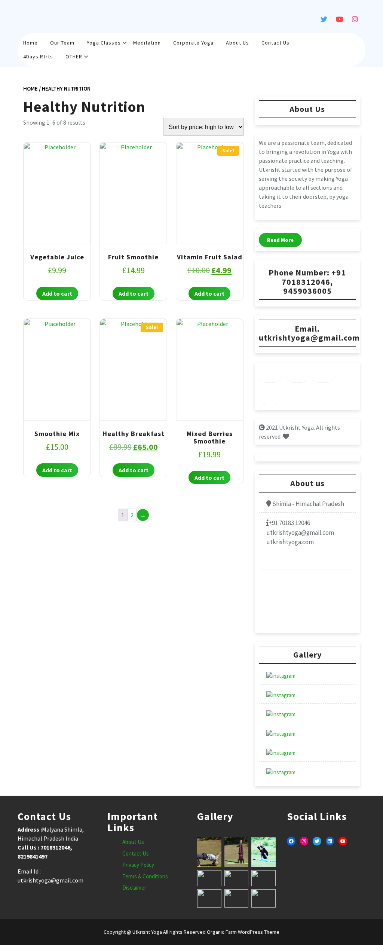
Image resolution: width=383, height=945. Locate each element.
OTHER (73, 56)
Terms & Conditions (145, 876)
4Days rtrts (38, 56)
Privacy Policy (138, 864)
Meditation (147, 42)
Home (30, 42)
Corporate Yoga (193, 42)
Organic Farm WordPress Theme (242, 932)
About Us (237, 42)
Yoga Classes (104, 42)
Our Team (62, 42)
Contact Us (275, 42)
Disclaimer (134, 887)
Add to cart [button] (57, 293)
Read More (280, 240)
